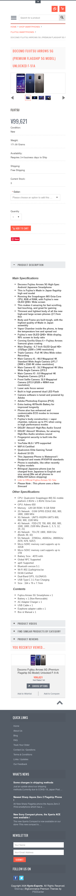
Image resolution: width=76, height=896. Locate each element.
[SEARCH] (62, 18)
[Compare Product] (55, 9)
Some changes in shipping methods (33, 782)
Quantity (15, 211)
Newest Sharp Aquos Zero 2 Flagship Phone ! (37, 799)
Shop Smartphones (29, 26)
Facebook (15, 878)
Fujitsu (15, 110)
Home (13, 26)
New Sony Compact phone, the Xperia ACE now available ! (36, 816)
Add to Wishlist (24, 693)
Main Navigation (14, 18)
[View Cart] (62, 9)
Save (16, 239)
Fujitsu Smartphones (22, 32)
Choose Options (40, 686)
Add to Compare (52, 693)
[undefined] (30, 92)
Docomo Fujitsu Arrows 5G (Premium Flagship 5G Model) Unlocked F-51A (38, 671)
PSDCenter (38, 891)
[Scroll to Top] (61, 703)
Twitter (21, 878)
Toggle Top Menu (38, 2)
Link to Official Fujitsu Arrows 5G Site (37, 480)
